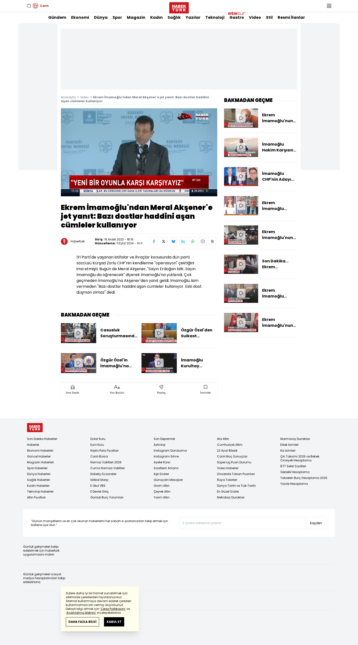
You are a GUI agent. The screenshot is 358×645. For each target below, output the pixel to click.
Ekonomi (80, 17)
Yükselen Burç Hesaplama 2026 (303, 478)
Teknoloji (215, 17)
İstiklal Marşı (99, 480)
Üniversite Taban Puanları (236, 474)
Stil (269, 17)
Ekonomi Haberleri (40, 450)
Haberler (33, 445)
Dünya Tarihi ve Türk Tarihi (236, 486)
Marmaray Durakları (295, 439)
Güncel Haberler (39, 456)
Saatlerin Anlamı (166, 468)
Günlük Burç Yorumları (106, 497)
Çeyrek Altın (162, 491)
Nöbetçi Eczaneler (103, 474)
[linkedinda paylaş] (183, 241)
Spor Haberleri (37, 468)
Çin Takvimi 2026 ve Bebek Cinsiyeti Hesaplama (299, 458)
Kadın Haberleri (38, 486)
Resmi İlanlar (291, 17)
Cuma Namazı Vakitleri (107, 468)
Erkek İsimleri (289, 445)
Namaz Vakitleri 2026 (106, 462)
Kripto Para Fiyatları (104, 450)
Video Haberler (227, 468)
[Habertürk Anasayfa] (179, 7)
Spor (117, 17)
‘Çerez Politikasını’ (113, 609)
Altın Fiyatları (36, 497)
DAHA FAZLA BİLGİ (82, 622)
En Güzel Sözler (228, 491)
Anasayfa (68, 97)
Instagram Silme (166, 456)
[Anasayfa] (35, 427)
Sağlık (174, 17)
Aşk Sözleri (161, 474)
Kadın (156, 17)
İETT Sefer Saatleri (293, 466)
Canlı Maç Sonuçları (232, 456)
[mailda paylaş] (203, 241)
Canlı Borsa (99, 456)
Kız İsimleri (287, 450)
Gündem (57, 17)
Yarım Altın (162, 497)
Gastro (236, 17)
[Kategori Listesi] (329, 6)
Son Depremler (164, 439)
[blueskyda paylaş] (173, 241)
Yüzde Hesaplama (294, 484)
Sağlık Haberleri (38, 480)
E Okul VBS (97, 486)
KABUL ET (114, 622)
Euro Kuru (97, 445)
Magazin (136, 17)
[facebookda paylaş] (154, 241)
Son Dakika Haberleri (42, 439)
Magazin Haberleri (40, 462)
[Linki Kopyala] (212, 241)
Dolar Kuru (97, 439)
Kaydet (316, 523)
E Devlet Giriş (99, 491)
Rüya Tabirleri (227, 480)
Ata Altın (223, 439)
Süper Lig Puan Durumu (234, 462)
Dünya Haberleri (38, 474)
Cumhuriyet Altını (229, 445)
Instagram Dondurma (170, 450)
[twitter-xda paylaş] (164, 241)
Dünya (101, 17)
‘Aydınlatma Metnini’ (81, 613)
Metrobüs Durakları (231, 497)
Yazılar (193, 17)
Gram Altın (162, 486)
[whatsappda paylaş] (193, 241)
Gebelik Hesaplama (295, 472)
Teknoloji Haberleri (40, 491)
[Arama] (29, 6)
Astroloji (159, 445)
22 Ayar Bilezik (227, 450)
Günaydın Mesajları (168, 480)
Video (255, 17)
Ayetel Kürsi (162, 462)
